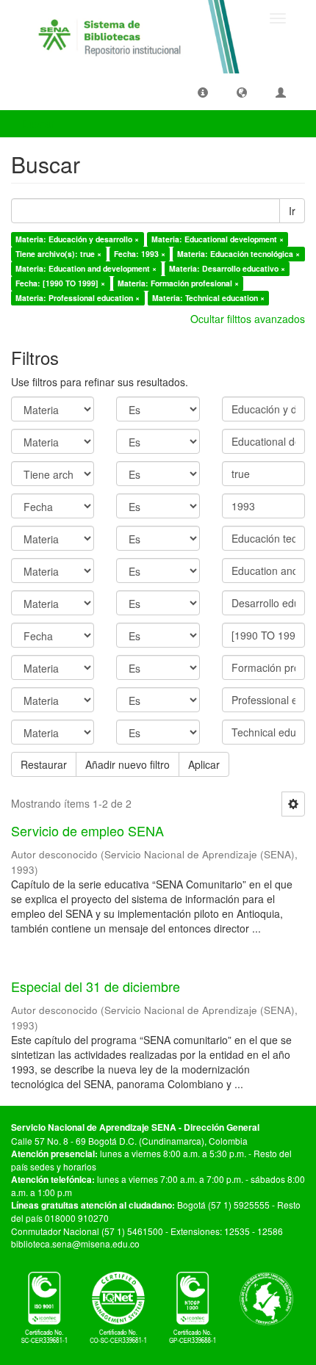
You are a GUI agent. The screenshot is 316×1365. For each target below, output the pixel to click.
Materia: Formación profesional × (178, 283)
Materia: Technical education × (208, 297)
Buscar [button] (39, 123)
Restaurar (44, 764)
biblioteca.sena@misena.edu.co (75, 1243)
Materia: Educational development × (217, 239)
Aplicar (204, 764)
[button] (203, 91)
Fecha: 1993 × (139, 253)
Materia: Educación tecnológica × (238, 253)
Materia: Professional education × (77, 297)
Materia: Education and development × (86, 268)
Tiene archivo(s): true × (58, 253)
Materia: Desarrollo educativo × (227, 268)
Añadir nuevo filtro (127, 764)
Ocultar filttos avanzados (247, 318)
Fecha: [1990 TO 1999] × (60, 283)
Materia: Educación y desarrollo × (77, 239)
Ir (292, 210)
